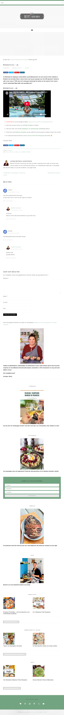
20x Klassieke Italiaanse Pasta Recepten (15, 680)
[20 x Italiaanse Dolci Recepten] (47, 603)
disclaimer (39, 712)
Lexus (12, 151)
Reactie (6, 278)
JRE (10, 151)
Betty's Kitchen (32, 16)
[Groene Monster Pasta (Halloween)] (47, 671)
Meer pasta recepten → (12, 688)
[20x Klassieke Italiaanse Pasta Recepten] (17, 671)
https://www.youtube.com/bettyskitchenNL (41, 122)
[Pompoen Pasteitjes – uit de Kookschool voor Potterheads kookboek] (17, 603)
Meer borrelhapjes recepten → (15, 654)
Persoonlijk (9, 150)
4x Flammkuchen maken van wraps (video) (45, 646)
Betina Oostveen (16, 208)
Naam (5, 296)
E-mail (5, 302)
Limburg (16, 151)
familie (7, 151)
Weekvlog (28, 151)
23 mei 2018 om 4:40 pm (16, 210)
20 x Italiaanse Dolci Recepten (41, 612)
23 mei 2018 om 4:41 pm (16, 249)
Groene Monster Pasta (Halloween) (43, 680)
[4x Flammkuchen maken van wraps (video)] (38, 644)
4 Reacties (27, 67)
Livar (20, 151)
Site (4, 308)
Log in (44, 712)
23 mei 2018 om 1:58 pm (14, 233)
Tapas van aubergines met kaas (12, 646)
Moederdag (23, 151)
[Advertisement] (32, 44)
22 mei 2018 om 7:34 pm (14, 192)
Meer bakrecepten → (11, 621)
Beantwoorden (8, 200)
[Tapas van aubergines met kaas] (9, 644)
